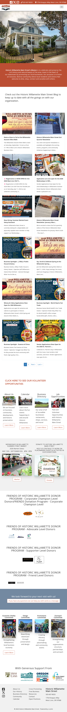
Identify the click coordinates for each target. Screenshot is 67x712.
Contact (32, 696)
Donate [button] (49, 480)
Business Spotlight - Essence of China (17, 344)
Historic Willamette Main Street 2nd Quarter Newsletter (49, 138)
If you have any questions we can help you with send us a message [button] (33, 601)
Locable (50, 709)
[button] (62, 6)
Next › (33, 364)
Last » (40, 364)
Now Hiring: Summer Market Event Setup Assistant (16, 221)
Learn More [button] (9, 425)
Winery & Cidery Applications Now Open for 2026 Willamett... (16, 304)
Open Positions (34, 699)
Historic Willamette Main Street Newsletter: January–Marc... (48, 221)
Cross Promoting (35, 689)
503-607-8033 (28, 2)
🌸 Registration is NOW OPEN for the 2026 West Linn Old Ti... (16, 180)
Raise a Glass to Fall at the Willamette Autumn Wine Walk (17, 138)
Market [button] (17, 479)
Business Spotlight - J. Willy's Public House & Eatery (16, 263)
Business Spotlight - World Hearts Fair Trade (50, 304)
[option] (33, 37)
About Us (16, 689)
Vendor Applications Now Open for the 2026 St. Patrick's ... (49, 345)
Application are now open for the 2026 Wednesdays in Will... (50, 180)
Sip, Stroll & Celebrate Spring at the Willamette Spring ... (49, 263)
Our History (17, 691)
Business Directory (20, 694)
